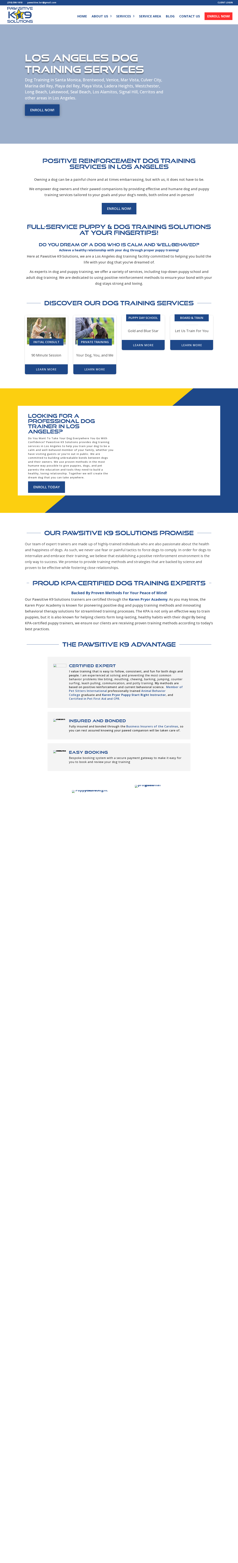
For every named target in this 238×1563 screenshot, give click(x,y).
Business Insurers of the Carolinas (152, 726)
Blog (170, 16)
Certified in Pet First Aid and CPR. (94, 699)
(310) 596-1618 (14, 2)
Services (123, 16)
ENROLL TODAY (46, 487)
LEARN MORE (46, 369)
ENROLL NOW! (42, 110)
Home (82, 16)
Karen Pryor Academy (148, 599)
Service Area (150, 16)
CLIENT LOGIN (225, 3)
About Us (100, 16)
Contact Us (189, 16)
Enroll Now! (218, 16)
